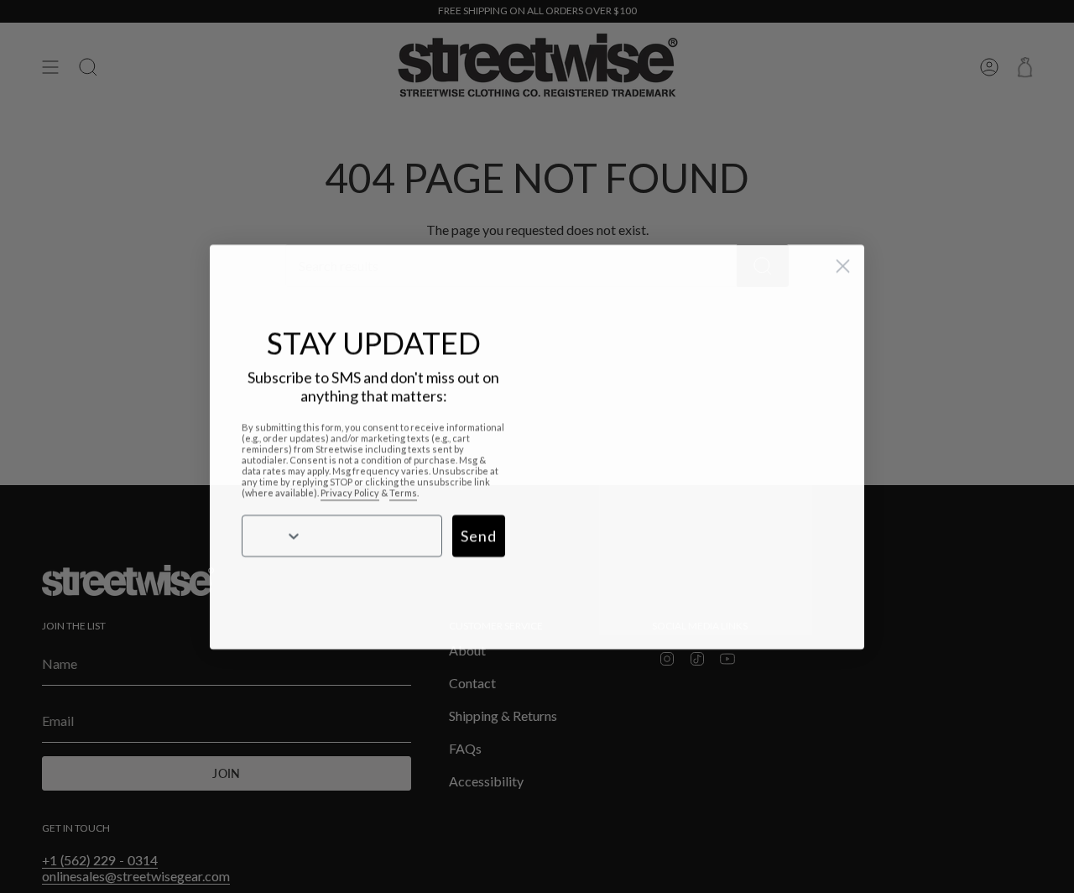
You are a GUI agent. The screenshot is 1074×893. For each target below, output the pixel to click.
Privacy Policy (350, 492)
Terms (403, 492)
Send (479, 535)
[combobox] (270, 535)
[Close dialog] (843, 265)
